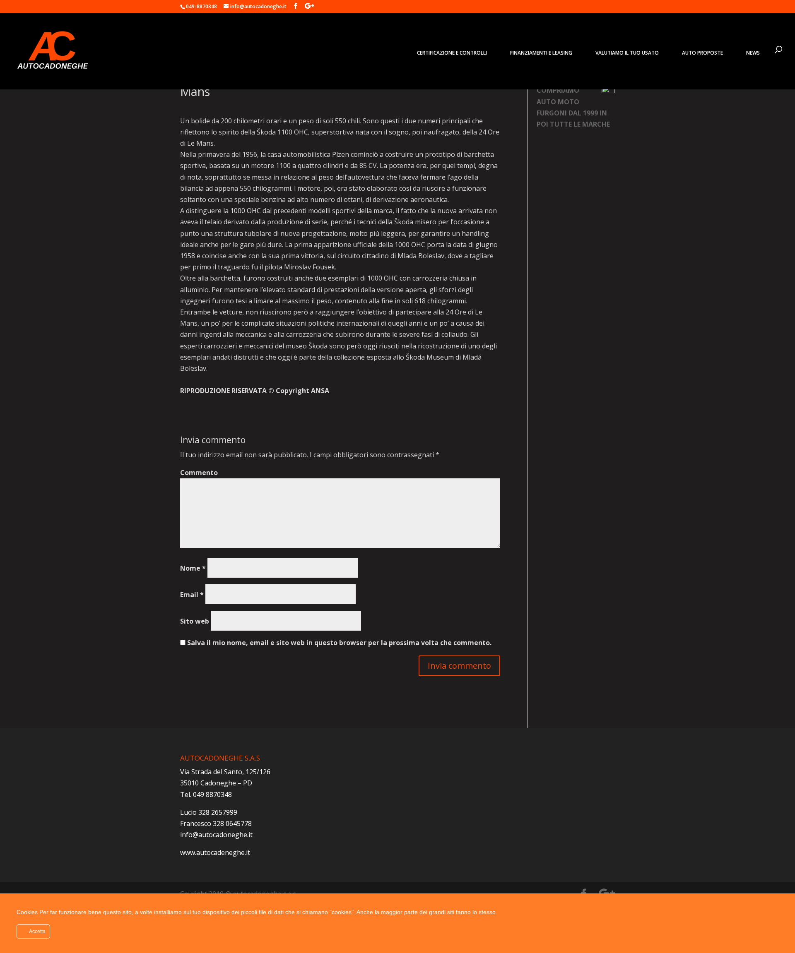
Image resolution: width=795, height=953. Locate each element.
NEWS (753, 52)
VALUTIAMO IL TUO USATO (627, 52)
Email (192, 594)
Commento (199, 472)
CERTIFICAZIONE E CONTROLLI (452, 52)
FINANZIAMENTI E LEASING (541, 52)
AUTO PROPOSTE (702, 52)
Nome (193, 568)
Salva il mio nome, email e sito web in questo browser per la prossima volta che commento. (339, 642)
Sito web (194, 621)
